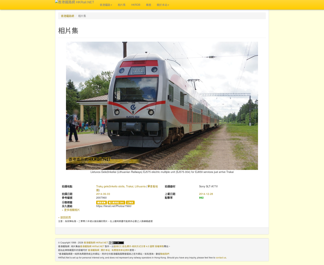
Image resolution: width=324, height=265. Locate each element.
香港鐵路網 (67, 16)
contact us (221, 257)
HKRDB (135, 5)
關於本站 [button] (162, 5)
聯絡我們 (164, 253)
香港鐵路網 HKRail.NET (96, 242)
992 (201, 197)
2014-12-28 (206, 194)
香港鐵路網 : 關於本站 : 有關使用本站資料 (109, 249)
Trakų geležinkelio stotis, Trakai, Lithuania (121, 186)
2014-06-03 (103, 194)
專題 (148, 5)
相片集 (122, 5)
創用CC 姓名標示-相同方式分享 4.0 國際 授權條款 (139, 246)
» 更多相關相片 (71, 210)
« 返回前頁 (64, 217)
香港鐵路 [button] (105, 5)
